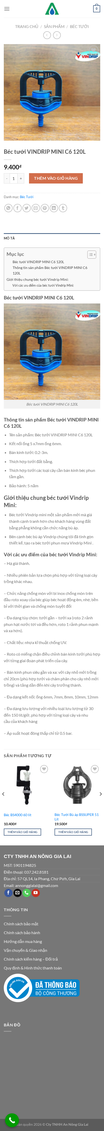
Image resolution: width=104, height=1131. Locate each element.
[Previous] (3, 804)
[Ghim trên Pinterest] (45, 208)
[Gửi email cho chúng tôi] (17, 893)
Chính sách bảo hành (22, 932)
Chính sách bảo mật (21, 923)
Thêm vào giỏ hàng (56, 178)
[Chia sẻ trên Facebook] (17, 208)
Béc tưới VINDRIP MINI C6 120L (38, 262)
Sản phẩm (54, 26)
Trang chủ (26, 26)
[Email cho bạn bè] (36, 208)
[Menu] (7, 9)
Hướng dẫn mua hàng (23, 941)
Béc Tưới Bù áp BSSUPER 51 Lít (77, 817)
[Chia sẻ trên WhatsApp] (8, 208)
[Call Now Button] (12, 1120)
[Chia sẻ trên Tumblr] (63, 208)
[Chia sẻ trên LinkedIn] (54, 208)
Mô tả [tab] (9, 238)
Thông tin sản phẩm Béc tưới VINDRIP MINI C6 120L (50, 270)
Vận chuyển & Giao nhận (25, 950)
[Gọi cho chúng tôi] (26, 893)
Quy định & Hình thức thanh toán (33, 967)
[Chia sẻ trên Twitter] (26, 208)
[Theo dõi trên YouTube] (36, 893)
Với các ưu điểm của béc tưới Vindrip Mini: (43, 285)
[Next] (100, 804)
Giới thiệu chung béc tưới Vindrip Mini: (38, 279)
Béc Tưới (79, 26)
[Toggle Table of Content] (89, 254)
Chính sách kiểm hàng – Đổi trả (31, 959)
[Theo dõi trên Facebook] (8, 893)
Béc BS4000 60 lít (17, 815)
